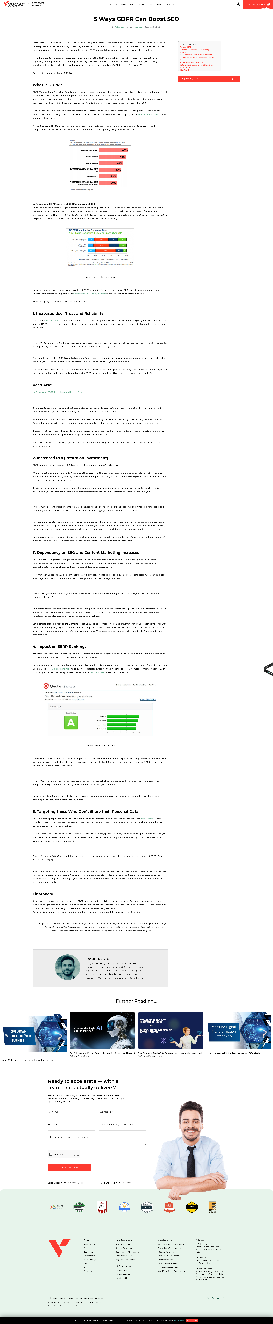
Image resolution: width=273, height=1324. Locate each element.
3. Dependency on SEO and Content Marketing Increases (198, 58)
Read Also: (184, 52)
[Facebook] (223, 1298)
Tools (86, 1267)
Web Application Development (171, 1244)
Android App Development (169, 1248)
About (159, 4)
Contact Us (170, 4)
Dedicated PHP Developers (127, 1252)
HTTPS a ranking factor (58, 669)
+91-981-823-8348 (68, 1183)
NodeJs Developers (124, 1256)
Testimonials (89, 1252)
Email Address (55, 1124)
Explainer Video (122, 1278)
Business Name (107, 1112)
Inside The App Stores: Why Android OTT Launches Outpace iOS (101, 1055)
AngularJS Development (168, 1267)
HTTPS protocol (52, 320)
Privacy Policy (53, 1306)
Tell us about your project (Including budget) (69, 1137)
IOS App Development (167, 1252)
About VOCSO (90, 1244)
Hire (131, 4)
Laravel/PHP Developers (168, 1256)
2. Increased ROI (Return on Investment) (196, 55)
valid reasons (147, 819)
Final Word (184, 70)
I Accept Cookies (192, 1320)
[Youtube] (218, 1298)
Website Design (122, 1271)
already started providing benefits (89, 294)
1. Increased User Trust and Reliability (194, 50)
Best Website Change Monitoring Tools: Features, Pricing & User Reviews (169, 1055)
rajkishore (119, 27)
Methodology (90, 1260)
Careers (87, 1248)
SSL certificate (97, 672)
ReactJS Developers (124, 1248)
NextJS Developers (124, 1244)
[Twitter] (208, 1298)
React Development (166, 1260)
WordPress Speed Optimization (171, 1271)
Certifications (89, 1256)
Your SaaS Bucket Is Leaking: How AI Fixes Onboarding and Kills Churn (237, 1055)
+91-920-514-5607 (92, 1183)
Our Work (141, 4)
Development (120, 4)
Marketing (139, 27)
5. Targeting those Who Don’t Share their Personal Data (196, 66)
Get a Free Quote (69, 1167)
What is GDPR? (186, 47)
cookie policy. (179, 1320)
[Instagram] (213, 1298)
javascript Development (168, 1264)
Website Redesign (123, 1274)
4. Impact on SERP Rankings (191, 62)
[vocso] (63, 1257)
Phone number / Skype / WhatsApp (116, 1124)
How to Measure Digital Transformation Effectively (28, 1053)
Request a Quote (189, 79)
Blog (150, 4)
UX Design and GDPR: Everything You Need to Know (58, 392)
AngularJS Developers (125, 1260)
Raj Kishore (101, 958)
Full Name (53, 1112)
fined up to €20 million (149, 114)
